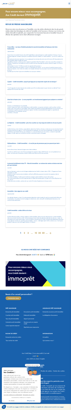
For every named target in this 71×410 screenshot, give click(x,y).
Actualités (46, 337)
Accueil (7, 20)
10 (35, 232)
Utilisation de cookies (46, 371)
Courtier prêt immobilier (12, 315)
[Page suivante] (50, 232)
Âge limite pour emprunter (31, 327)
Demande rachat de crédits (13, 337)
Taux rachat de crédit (12, 340)
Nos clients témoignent (23, 255)
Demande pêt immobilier (13, 312)
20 (39, 232)
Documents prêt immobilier (31, 312)
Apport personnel (29, 318)
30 (43, 232)
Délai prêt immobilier (30, 315)
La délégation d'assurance (50, 315)
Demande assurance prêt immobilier (53, 312)
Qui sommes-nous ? (48, 340)
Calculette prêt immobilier (13, 322)
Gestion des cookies (59, 371)
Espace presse (11, 20)
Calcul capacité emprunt (13, 325)
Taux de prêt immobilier (12, 318)
